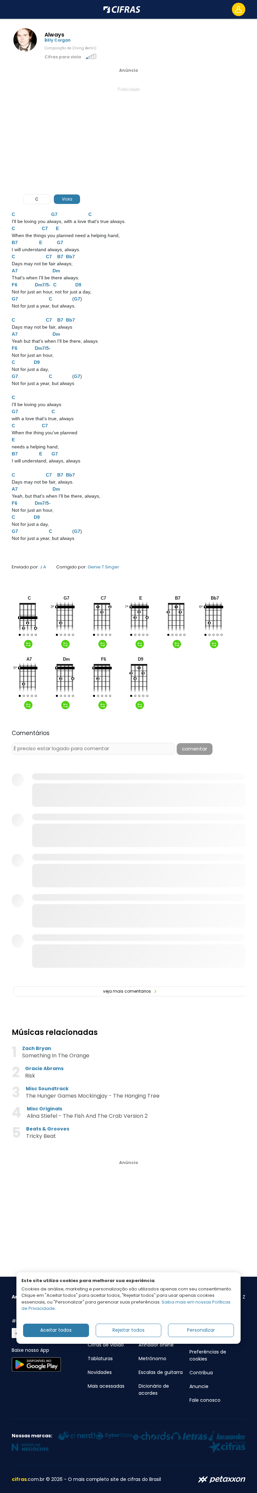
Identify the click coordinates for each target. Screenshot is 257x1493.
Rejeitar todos (128, 1330)
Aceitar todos (56, 1330)
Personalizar (201, 1330)
